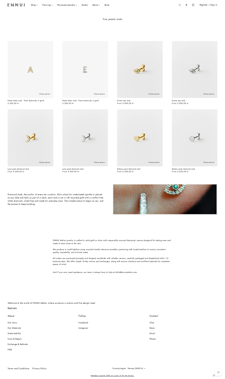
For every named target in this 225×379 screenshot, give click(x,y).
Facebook (83, 322)
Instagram (83, 327)
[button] (179, 5)
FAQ (10, 349)
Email (152, 333)
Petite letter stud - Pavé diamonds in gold (26, 101)
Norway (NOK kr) (135, 368)
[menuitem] (34, 5)
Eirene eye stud (123, 101)
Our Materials (14, 327)
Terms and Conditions (18, 368)
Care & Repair (15, 338)
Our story (12, 322)
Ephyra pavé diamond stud (128, 169)
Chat (152, 322)
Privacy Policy (39, 368)
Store (152, 327)
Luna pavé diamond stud (18, 169)
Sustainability (14, 333)
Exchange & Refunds (18, 344)
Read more (12, 307)
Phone (153, 338)
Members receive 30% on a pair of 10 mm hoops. (112, 375)
